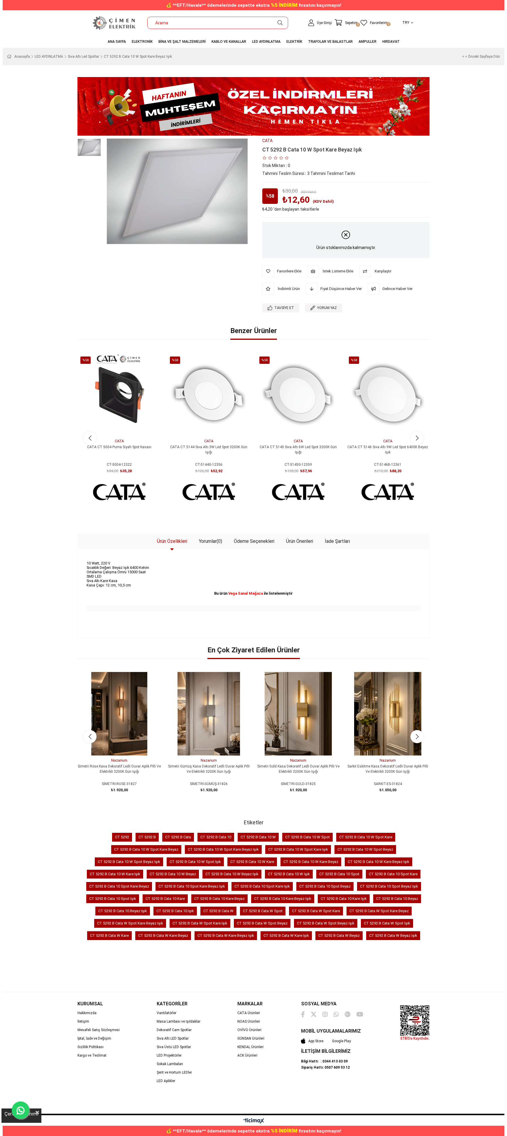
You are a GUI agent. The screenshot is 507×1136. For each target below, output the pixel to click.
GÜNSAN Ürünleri (250, 1038)
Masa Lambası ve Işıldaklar (178, 1021)
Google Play (341, 1041)
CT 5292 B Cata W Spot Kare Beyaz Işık (130, 923)
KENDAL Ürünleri (250, 1047)
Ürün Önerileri (299, 541)
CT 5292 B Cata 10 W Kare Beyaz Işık (378, 861)
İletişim (83, 1021)
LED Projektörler (169, 1055)
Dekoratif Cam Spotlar (174, 1030)
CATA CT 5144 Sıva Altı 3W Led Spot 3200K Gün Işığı (208, 449)
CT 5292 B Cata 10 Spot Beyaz (325, 886)
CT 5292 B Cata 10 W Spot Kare (365, 837)
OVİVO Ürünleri (249, 1030)
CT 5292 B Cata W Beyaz (339, 935)
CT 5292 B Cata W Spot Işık (387, 923)
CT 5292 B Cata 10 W (258, 837)
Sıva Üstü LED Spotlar (174, 1047)
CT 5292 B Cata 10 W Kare (252, 861)
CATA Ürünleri (248, 1013)
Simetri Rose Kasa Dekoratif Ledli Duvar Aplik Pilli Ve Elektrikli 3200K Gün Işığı (119, 769)
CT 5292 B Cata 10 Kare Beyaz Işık (282, 898)
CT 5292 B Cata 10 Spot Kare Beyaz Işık (191, 886)
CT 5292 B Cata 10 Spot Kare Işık (262, 886)
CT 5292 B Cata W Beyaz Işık (393, 935)
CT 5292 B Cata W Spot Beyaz (262, 923)
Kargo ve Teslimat (92, 1055)
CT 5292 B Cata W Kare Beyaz (163, 935)
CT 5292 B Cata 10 (215, 837)
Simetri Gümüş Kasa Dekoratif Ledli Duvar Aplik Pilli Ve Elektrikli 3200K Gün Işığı (209, 769)
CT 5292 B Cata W (218, 911)
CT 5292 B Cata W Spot (263, 911)
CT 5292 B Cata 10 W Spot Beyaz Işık (129, 861)
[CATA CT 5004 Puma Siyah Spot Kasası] (119, 394)
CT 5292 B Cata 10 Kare (165, 898)
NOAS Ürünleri (248, 1021)
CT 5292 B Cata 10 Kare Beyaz (219, 898)
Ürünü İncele (126, 425)
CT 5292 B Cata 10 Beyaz (397, 898)
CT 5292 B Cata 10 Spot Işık (112, 898)
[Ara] (280, 23)
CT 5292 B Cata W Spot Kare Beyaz (379, 911)
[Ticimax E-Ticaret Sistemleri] (253, 1121)
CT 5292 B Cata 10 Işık (175, 911)
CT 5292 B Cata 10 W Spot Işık (195, 861)
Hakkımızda (87, 1013)
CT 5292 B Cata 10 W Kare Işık (115, 874)
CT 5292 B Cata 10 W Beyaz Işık (231, 874)
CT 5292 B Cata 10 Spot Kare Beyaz (119, 886)
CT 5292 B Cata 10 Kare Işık (344, 898)
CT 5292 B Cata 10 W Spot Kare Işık (298, 849)
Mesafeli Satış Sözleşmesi (98, 1030)
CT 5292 (122, 837)
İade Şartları (337, 541)
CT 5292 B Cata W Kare (109, 935)
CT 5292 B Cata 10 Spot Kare (393, 874)
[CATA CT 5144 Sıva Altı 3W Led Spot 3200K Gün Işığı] (209, 394)
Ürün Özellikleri (172, 541)
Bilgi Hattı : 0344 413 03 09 (324, 1061)
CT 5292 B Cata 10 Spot (339, 874)
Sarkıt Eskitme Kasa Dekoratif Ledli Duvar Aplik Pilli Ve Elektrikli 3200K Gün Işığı (387, 769)
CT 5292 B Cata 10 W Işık (289, 874)
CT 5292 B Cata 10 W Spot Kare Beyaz (146, 849)
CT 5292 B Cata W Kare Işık (286, 935)
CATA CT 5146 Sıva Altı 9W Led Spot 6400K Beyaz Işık (387, 449)
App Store (315, 1041)
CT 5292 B (147, 837)
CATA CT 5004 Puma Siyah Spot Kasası (119, 447)
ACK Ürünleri (247, 1055)
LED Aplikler (166, 1081)
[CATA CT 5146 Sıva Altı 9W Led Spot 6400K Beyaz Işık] (388, 394)
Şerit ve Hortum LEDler (174, 1072)
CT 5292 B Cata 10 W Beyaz (173, 874)
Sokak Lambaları (170, 1064)
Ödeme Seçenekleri (254, 541)
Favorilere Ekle (113, 425)
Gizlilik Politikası (90, 1047)
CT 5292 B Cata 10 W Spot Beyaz (365, 849)
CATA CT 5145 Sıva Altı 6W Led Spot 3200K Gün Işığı (298, 449)
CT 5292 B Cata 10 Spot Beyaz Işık (389, 886)
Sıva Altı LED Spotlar (173, 1038)
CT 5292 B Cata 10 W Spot (307, 837)
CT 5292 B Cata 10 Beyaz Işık (122, 911)
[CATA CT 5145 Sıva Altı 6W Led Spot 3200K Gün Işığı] (298, 394)
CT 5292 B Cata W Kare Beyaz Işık (225, 935)
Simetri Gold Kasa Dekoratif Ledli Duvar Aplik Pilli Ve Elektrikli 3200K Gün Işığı (298, 769)
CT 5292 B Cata (178, 837)
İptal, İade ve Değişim (94, 1038)
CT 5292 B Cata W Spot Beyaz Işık (325, 923)
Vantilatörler (166, 1013)
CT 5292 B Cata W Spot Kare (316, 911)
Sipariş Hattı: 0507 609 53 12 (325, 1067)
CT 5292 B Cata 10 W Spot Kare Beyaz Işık (223, 849)
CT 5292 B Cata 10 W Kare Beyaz (310, 861)
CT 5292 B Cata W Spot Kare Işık (200, 923)
